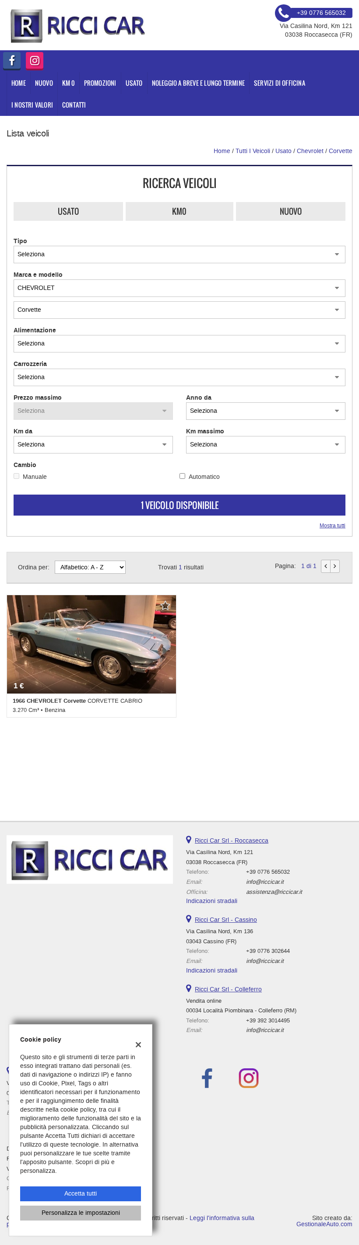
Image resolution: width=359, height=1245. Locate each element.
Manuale (35, 477)
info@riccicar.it (265, 882)
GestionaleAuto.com (324, 1224)
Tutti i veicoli (253, 151)
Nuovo (291, 211)
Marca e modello (38, 275)
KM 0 (68, 82)
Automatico (204, 477)
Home (18, 82)
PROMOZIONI (100, 82)
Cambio (25, 465)
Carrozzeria (30, 364)
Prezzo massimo (38, 398)
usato (283, 151)
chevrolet (310, 151)
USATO (134, 82)
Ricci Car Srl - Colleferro (228, 989)
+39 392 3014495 (268, 1020)
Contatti (74, 104)
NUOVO (44, 82)
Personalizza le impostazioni (81, 1213)
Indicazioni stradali (211, 901)
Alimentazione (35, 330)
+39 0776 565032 (268, 871)
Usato (68, 211)
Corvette (340, 151)
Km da (23, 431)
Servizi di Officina (279, 82)
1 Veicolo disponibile (179, 505)
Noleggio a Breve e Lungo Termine (198, 82)
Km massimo (205, 431)
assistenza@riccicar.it (274, 892)
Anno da (198, 398)
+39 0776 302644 (268, 951)
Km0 (179, 211)
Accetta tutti (80, 1193)
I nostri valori (32, 104)
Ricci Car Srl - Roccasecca (231, 841)
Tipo (20, 241)
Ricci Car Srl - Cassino (226, 920)
